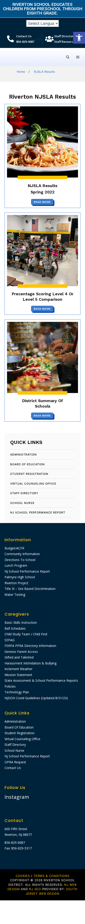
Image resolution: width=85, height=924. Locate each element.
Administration (23, 454)
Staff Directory (64, 36)
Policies (10, 686)
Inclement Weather (18, 669)
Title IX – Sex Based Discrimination (30, 588)
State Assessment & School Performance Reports (41, 680)
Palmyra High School (20, 577)
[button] (79, 38)
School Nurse (22, 503)
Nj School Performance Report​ (37, 512)
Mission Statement (18, 675)
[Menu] (78, 57)
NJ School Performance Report (27, 571)
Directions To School (20, 560)
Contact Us (24, 36)
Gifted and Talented (19, 657)
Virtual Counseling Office (33, 483)
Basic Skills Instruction (21, 622)
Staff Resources (65, 42)
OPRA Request (15, 762)
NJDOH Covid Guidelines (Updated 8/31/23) (36, 698)
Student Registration (29, 474)
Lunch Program (16, 565)
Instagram (17, 796)
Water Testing (15, 594)
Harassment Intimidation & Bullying (30, 663)
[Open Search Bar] (68, 57)
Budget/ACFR (14, 548)
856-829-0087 (25, 42)
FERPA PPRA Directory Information (30, 646)
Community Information (22, 554)
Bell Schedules (15, 628)
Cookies (23, 876)
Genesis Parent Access (21, 651)
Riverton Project (16, 583)
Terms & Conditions (51, 876)
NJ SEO (35, 889)
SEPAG (10, 640)
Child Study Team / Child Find (26, 634)
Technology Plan (17, 692)
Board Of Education (27, 464)
